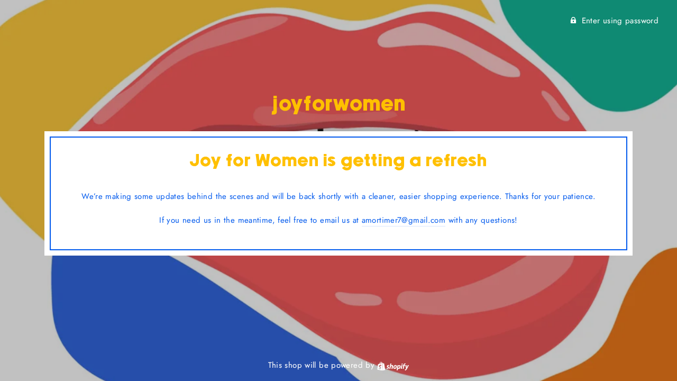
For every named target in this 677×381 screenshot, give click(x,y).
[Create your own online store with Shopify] (393, 365)
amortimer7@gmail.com (404, 220)
